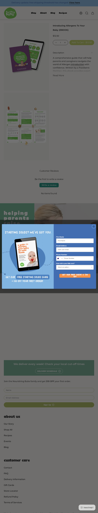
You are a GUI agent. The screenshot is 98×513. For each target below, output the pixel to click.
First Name (60, 237)
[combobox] (59, 258)
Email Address (61, 246)
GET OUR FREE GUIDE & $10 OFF (75, 276)
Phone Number (61, 255)
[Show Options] (92, 267)
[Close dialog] (93, 226)
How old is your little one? (65, 263)
